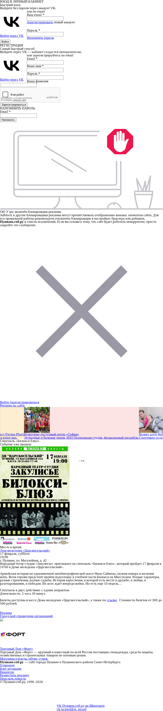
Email (32, 59)
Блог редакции (10, 669)
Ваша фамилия (37, 81)
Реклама (6, 613)
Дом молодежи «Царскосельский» (25, 550)
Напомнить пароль (40, 38)
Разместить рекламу (14, 675)
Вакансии (7, 672)
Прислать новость (13, 679)
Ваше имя (35, 66)
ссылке (112, 600)
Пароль (33, 30)
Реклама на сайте (12, 405)
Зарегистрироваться (24, 402)
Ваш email (35, 15)
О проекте (7, 665)
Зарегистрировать (40, 22)
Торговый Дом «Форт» (16, 649)
